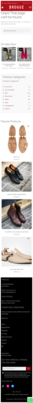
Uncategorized (9, 105)
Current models (9, 90)
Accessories (5, 353)
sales (6, 102)
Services (4, 340)
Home (3, 324)
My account (5, 3)
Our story (4, 334)
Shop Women (6, 327)
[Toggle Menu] (30, 7)
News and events (7, 337)
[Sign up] (29, 368)
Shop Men (5, 330)
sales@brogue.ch (10, 292)
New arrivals (8, 96)
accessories (8, 86)
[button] (2, 346)
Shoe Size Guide (6, 355)
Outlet (7, 99)
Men (6, 93)
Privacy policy (9, 399)
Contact (4, 343)
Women (7, 109)
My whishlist (13, 3)
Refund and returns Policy (20, 399)
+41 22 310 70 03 (10, 290)
